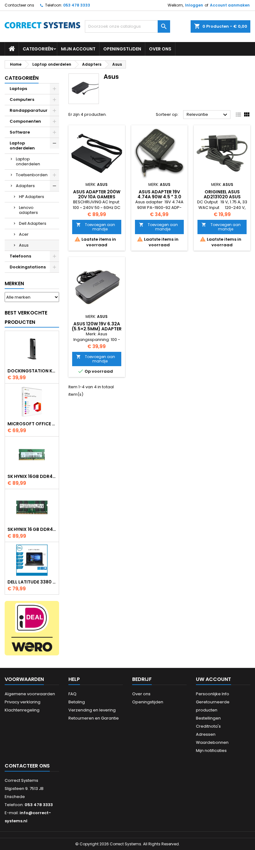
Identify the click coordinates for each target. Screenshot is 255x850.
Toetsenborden (32, 175)
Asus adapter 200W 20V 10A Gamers (96, 194)
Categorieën (38, 49)
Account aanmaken (230, 5)
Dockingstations (28, 267)
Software (20, 132)
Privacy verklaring (22, 702)
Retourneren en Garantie (93, 718)
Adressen (206, 734)
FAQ (72, 694)
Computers (22, 99)
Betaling (76, 702)
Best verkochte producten (26, 317)
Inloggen (194, 5)
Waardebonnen (212, 742)
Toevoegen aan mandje (95, 227)
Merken (14, 283)
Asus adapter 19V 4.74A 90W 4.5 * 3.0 (159, 194)
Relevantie (208, 115)
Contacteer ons (19, 5)
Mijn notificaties (211, 750)
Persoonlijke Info (212, 694)
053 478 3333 (76, 5)
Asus (24, 245)
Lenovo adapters (28, 210)
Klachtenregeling (22, 710)
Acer (24, 234)
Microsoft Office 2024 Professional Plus (31, 423)
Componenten (25, 121)
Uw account (213, 679)
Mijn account (78, 49)
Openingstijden (122, 49)
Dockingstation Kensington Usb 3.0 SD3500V (31, 370)
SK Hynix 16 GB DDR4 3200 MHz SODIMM (31, 529)
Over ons (160, 49)
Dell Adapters (32, 223)
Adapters (25, 186)
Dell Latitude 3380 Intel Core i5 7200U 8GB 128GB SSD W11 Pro (31, 581)
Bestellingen (208, 718)
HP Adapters (31, 197)
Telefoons (20, 256)
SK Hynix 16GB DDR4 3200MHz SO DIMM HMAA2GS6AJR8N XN (31, 476)
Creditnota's (208, 726)
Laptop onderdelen (22, 145)
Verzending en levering (92, 710)
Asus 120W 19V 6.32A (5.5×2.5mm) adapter (97, 326)
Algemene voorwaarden (30, 694)
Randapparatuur (29, 110)
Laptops (18, 89)
